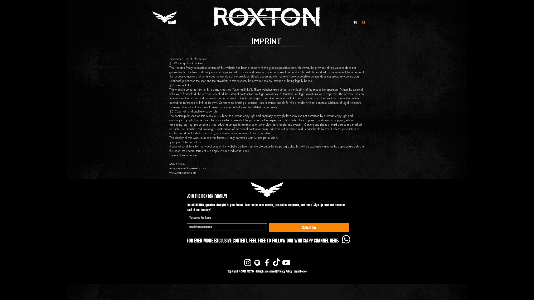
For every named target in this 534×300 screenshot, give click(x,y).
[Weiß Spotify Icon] (257, 262)
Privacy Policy (284, 271)
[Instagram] (247, 262)
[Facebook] (267, 262)
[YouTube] (286, 262)
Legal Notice (300, 271)
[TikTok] (276, 262)
